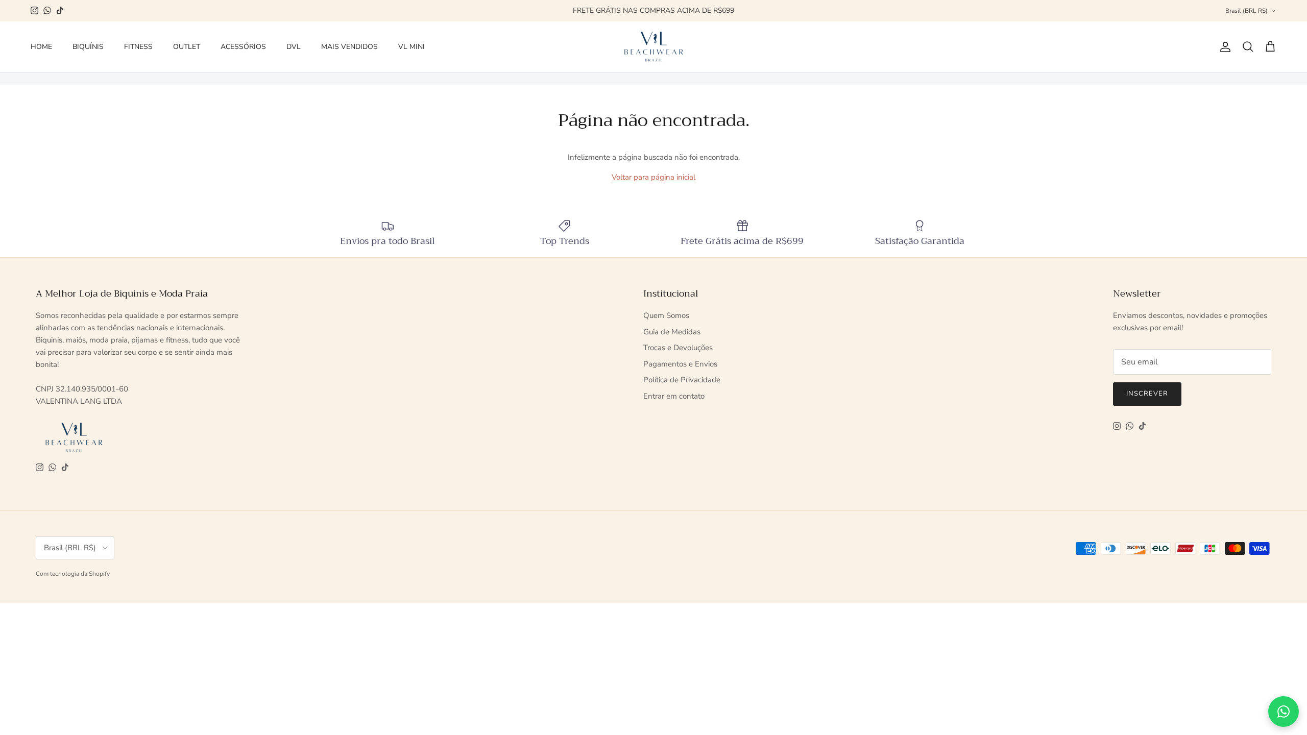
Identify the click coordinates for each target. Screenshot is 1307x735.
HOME (41, 47)
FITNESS (138, 47)
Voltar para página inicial (653, 177)
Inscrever (1147, 393)
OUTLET (186, 47)
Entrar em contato (674, 396)
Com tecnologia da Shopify (73, 574)
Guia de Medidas (671, 332)
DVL (293, 47)
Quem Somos (666, 315)
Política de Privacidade (681, 380)
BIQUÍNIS (88, 47)
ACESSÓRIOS (243, 47)
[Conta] (1223, 47)
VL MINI (411, 47)
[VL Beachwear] (653, 47)
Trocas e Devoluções (678, 347)
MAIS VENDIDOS (349, 47)
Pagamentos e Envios (680, 364)
